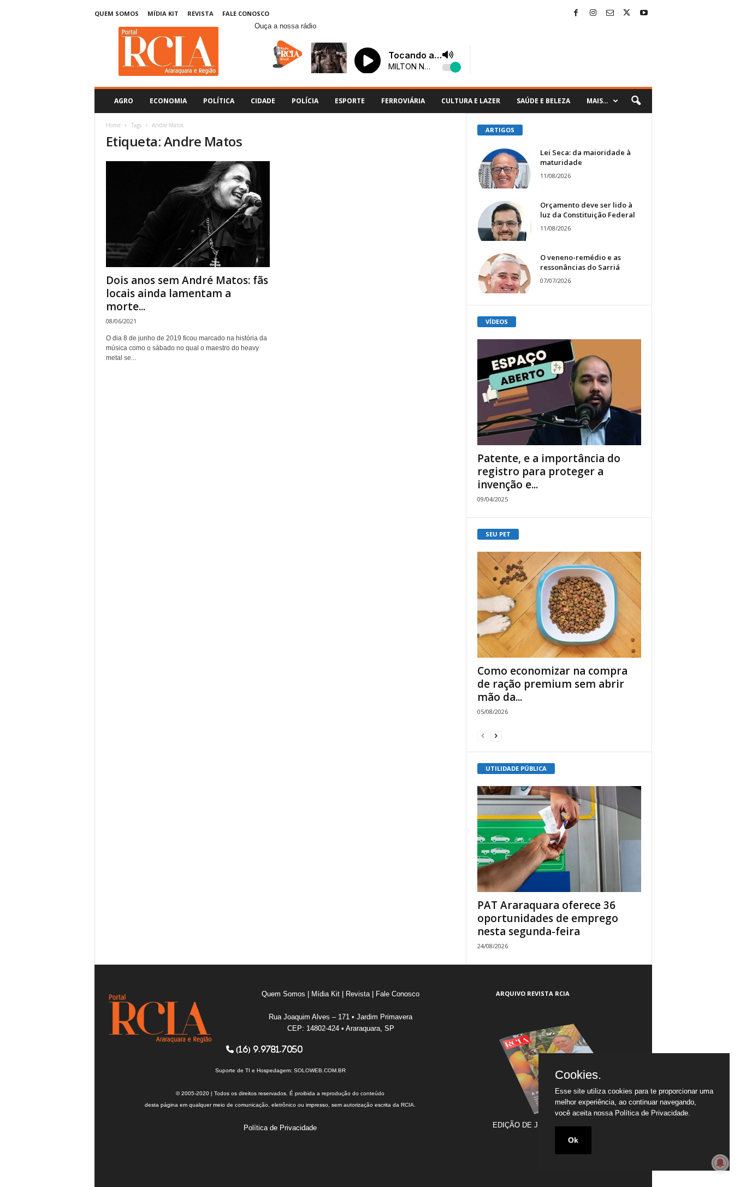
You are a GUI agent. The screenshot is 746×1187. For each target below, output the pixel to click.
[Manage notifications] (720, 1163)
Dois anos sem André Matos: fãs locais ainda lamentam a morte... (187, 293)
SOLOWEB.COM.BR (320, 1070)
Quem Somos (116, 13)
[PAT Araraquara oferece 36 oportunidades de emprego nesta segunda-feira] (559, 839)
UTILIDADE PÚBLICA (516, 768)
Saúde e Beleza (543, 100)
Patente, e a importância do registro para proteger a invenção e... (548, 471)
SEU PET (498, 534)
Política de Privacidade (280, 1128)
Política (218, 100)
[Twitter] (626, 13)
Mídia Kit (163, 13)
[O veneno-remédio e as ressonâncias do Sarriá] (504, 272)
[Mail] (610, 13)
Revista (200, 13)
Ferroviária (403, 100)
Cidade (263, 100)
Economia (168, 100)
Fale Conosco (245, 13)
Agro (123, 100)
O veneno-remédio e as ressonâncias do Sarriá (580, 262)
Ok (573, 1140)
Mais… (597, 100)
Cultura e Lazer (470, 100)
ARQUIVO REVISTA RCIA (533, 993)
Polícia (305, 100)
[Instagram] (593, 13)
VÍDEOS (497, 321)
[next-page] (495, 735)
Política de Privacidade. (652, 1113)
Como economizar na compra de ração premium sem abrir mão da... (552, 684)
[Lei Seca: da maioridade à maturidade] (504, 167)
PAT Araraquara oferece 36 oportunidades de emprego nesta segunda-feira (547, 918)
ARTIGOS (500, 130)
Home (113, 125)
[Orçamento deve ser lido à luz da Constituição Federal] (504, 220)
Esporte (350, 100)
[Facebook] (576, 13)
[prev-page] (482, 735)
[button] (636, 101)
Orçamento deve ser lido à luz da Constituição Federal (587, 210)
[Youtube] (643, 13)
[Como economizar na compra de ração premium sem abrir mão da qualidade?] (559, 605)
